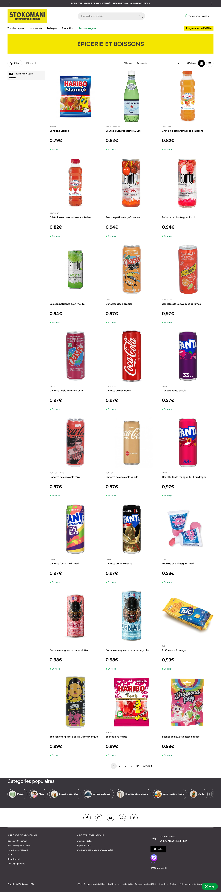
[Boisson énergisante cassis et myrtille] (131, 615)
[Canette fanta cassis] (187, 356)
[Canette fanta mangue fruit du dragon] (187, 442)
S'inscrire (158, 849)
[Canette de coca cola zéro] (75, 442)
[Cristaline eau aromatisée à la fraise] (75, 183)
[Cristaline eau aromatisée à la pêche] (187, 96)
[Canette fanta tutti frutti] (75, 529)
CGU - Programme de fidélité (91, 884)
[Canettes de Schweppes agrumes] (187, 269)
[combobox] (111, 16)
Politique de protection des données (196, 884)
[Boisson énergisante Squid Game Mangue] (75, 702)
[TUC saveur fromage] (187, 615)
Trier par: (128, 63)
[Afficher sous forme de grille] (201, 63)
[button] (9, 3)
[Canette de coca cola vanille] (131, 442)
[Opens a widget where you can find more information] (209, 886)
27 (138, 766)
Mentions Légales (167, 884)
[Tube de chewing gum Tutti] (187, 529)
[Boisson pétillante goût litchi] (187, 183)
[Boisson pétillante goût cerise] (131, 183)
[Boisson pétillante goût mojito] (75, 269)
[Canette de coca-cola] (131, 356)
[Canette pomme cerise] (131, 529)
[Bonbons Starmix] (75, 96)
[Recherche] (141, 16)
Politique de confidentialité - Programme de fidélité (132, 884)
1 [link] (113, 766)
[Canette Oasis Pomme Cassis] (75, 356)
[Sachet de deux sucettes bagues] (187, 702)
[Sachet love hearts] (131, 702)
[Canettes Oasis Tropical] (131, 269)
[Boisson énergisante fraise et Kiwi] (75, 615)
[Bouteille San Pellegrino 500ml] (131, 96)
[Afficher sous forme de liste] (209, 63)
